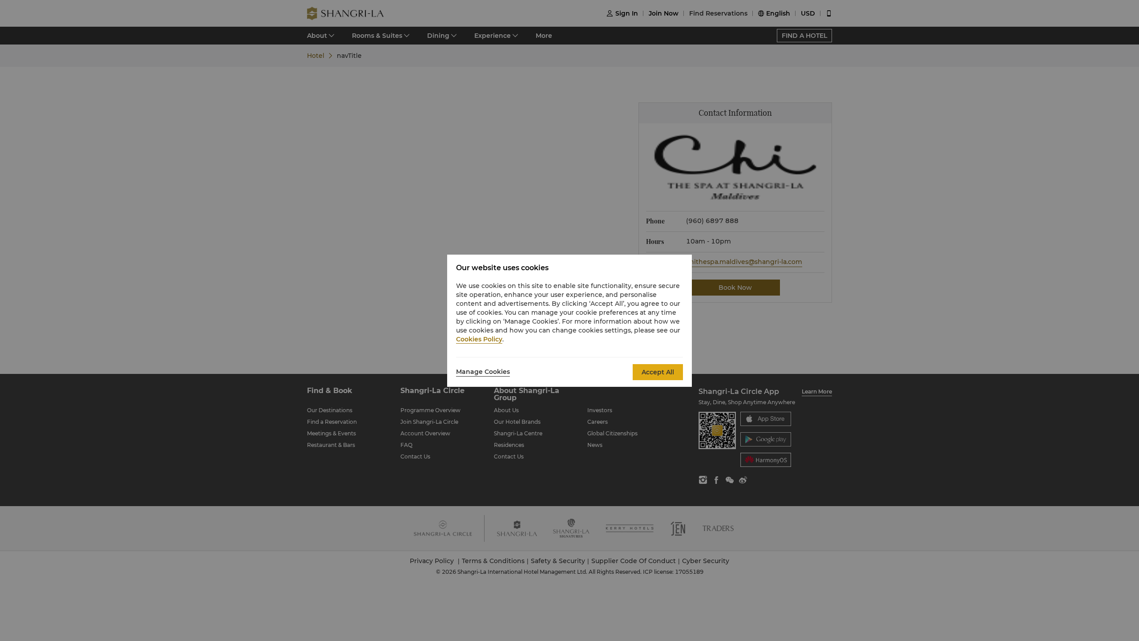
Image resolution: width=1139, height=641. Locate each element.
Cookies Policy (479, 339)
